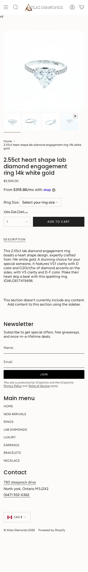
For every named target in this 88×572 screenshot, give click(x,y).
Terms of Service (39, 386)
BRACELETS (12, 453)
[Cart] (81, 7)
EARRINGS (11, 445)
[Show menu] (5, 7)
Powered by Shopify (51, 530)
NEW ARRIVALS (15, 414)
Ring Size (11, 202)
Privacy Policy (13, 386)
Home (8, 141)
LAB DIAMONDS (15, 430)
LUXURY (10, 437)
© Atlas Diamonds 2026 (19, 530)
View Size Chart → (16, 211)
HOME (8, 406)
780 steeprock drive (20, 482)
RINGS (9, 422)
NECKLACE (12, 461)
